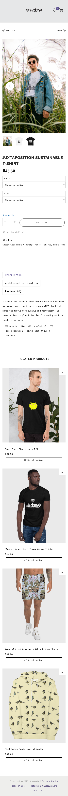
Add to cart (42, 222)
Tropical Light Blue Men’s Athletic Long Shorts (31, 649)
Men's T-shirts (43, 244)
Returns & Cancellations (44, 786)
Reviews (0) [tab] (13, 291)
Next (59, 30)
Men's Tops (59, 244)
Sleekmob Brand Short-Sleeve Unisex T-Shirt (29, 549)
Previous (10, 30)
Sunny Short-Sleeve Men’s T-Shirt (23, 449)
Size (6, 193)
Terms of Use (18, 786)
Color (7, 178)
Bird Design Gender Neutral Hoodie (24, 749)
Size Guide (8, 215)
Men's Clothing (24, 244)
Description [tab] (13, 274)
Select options (35, 460)
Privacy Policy (50, 781)
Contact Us (36, 790)
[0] (55, 10)
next (58, 86)
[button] (13, 232)
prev (10, 86)
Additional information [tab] (21, 283)
